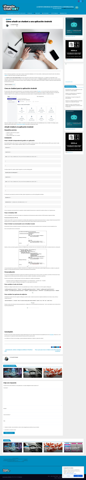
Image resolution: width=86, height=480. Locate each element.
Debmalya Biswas (34, 450)
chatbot (5, 75)
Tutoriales (9, 19)
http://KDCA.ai (70, 59)
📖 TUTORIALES (55, 13)
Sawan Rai (53, 450)
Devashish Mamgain (14, 24)
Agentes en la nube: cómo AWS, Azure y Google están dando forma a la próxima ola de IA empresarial (73, 105)
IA (6, 19)
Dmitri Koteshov (14, 450)
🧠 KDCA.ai (30, 13)
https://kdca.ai (20, 460)
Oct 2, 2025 (7, 450)
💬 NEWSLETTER (63, 13)
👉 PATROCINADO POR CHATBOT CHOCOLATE (16, 13)
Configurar (68, 475)
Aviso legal (60, 476)
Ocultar (13, 84)
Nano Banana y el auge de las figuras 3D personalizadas (52, 374)
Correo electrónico (7, 414)
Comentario (5, 387)
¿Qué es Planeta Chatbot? (54, 476)
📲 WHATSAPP (37, 13)
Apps (17, 25)
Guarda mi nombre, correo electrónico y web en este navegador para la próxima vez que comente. (22, 427)
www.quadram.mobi (68, 81)
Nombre (5, 408)
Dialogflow (52, 334)
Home (49, 476)
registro (39, 91)
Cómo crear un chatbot (21, 124)
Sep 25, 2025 (68, 450)
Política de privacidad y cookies (71, 473)
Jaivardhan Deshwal (76, 450)
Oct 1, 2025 (27, 450)
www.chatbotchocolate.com (70, 36)
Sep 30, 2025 (48, 450)
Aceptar (78, 475)
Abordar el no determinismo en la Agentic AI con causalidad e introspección (32, 374)
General (6, 371)
